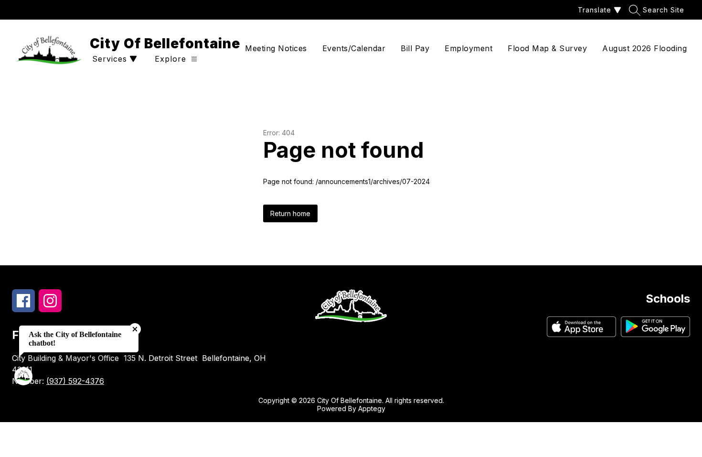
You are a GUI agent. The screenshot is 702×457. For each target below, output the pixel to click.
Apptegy (371, 408)
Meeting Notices (276, 48)
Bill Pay (415, 48)
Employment (468, 48)
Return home (290, 213)
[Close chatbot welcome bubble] (135, 329)
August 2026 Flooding (644, 48)
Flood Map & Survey (547, 48)
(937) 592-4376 (75, 381)
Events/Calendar (354, 48)
